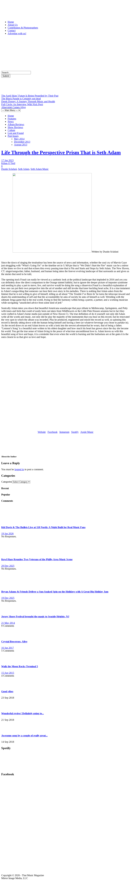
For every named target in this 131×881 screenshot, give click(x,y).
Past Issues (13, 136)
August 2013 (20, 144)
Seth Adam (23, 169)
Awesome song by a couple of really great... (24, 735)
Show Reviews (15, 127)
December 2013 (22, 141)
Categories (6, 481)
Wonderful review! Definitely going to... (22, 713)
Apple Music (86, 432)
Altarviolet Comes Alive (13, 107)
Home (11, 22)
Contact (11, 30)
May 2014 (19, 139)
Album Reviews (16, 124)
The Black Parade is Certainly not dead (21, 98)
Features (12, 118)
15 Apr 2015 (7, 672)
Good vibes (7, 691)
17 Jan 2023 (7, 160)
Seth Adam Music (40, 169)
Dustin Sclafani (9, 169)
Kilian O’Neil (8, 163)
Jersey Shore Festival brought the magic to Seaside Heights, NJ (35, 616)
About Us (13, 24)
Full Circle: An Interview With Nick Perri (22, 104)
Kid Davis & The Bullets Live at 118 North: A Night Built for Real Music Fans (43, 527)
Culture (11, 130)
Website (42, 432)
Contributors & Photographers (23, 27)
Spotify (75, 432)
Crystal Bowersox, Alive (14, 641)
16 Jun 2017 (7, 647)
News (11, 121)
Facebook (53, 432)
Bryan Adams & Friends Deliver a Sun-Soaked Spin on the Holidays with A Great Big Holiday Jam (54, 591)
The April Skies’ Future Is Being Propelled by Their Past (29, 95)
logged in (19, 469)
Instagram (64, 432)
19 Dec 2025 (7, 598)
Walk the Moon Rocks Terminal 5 (19, 666)
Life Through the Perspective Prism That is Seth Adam (61, 152)
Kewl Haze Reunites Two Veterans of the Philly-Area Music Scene (37, 559)
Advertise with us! (17, 33)
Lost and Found (16, 133)
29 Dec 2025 (7, 565)
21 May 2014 (8, 623)
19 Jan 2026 (7, 533)
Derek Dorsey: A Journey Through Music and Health (28, 101)
